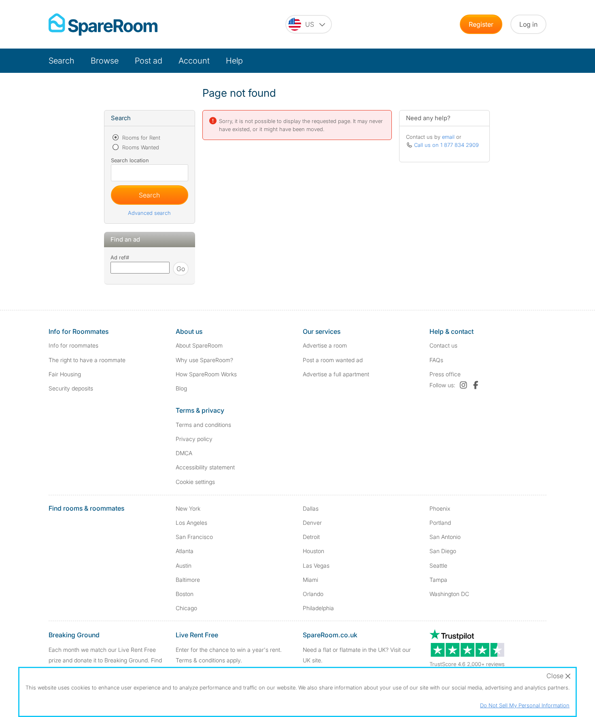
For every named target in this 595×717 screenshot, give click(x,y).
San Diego (442, 550)
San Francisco (194, 536)
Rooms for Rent (140, 137)
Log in (528, 24)
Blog (181, 388)
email (448, 137)
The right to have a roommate (87, 359)
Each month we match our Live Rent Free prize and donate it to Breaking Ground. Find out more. (105, 659)
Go (180, 269)
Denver (312, 522)
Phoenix (439, 508)
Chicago (186, 608)
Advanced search (149, 213)
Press (445, 374)
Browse (105, 61)
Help (234, 61)
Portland (440, 522)
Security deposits (71, 388)
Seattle (438, 565)
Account (194, 61)
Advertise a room (325, 345)
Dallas (311, 508)
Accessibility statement (205, 467)
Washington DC (449, 593)
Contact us (443, 345)
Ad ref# (119, 257)
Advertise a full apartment (336, 374)
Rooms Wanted (140, 147)
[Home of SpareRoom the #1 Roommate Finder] (103, 24)
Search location (130, 160)
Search (61, 61)
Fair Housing (65, 374)
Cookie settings (195, 481)
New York (188, 508)
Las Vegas (316, 565)
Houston (313, 550)
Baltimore (188, 579)
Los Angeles (191, 522)
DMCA (184, 453)
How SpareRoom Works (206, 374)
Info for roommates (73, 345)
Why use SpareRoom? (204, 359)
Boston (184, 593)
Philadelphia (318, 608)
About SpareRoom (199, 345)
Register (481, 24)
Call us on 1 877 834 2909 (446, 145)
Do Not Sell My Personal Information (525, 705)
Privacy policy (194, 438)
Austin (183, 565)
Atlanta (184, 550)
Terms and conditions (203, 424)
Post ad (148, 61)
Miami (310, 579)
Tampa (438, 579)
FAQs (436, 359)
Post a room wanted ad (333, 359)
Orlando (313, 593)
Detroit (311, 536)
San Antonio (445, 536)
